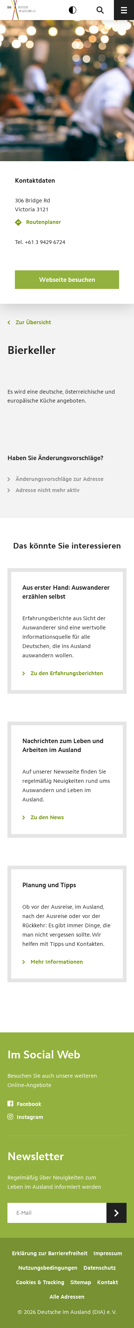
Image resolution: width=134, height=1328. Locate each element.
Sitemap (80, 1282)
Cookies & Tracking (40, 1282)
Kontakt (107, 1282)
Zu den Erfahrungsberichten (67, 673)
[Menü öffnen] (124, 10)
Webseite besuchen (67, 279)
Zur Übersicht (33, 322)
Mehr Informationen (57, 961)
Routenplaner (43, 222)
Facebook (28, 1104)
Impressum (107, 1253)
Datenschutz (99, 1267)
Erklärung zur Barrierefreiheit (49, 1253)
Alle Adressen (67, 1296)
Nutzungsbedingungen (47, 1267)
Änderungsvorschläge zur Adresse (59, 479)
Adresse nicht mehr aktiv (48, 490)
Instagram (29, 1117)
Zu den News (47, 817)
